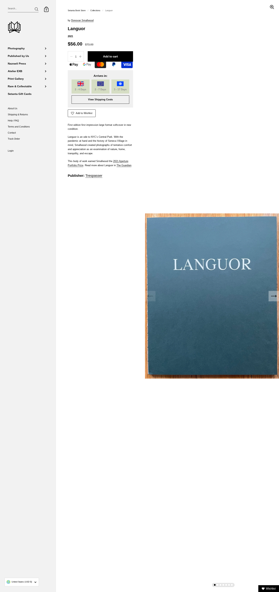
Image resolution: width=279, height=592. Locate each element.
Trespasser (93, 176)
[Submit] (37, 9)
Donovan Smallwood (82, 20)
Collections (95, 10)
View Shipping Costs (100, 99)
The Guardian (124, 165)
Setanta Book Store (77, 10)
